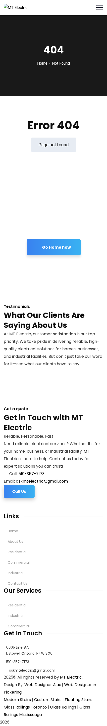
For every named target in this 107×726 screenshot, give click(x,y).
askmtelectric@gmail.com (42, 481)
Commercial (19, 562)
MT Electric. (71, 677)
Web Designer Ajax (42, 685)
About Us (15, 541)
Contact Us (17, 583)
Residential (17, 551)
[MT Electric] (15, 7)
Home (42, 63)
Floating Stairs (78, 700)
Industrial (15, 572)
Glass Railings (63, 707)
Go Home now (56, 247)
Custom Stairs (47, 700)
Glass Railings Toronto (25, 707)
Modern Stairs (17, 700)
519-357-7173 (31, 474)
